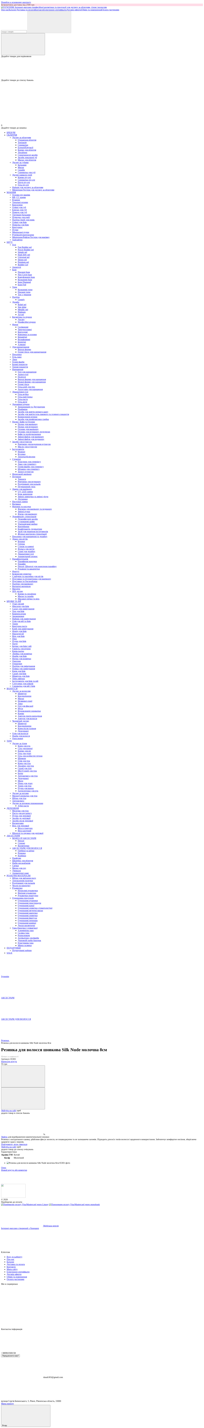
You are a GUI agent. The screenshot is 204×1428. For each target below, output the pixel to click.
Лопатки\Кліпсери (26, 456)
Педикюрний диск (26, 486)
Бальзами (22, 165)
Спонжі (21, 843)
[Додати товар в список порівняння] (23, 1076)
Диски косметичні (26, 925)
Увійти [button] (4, 1137)
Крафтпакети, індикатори (30, 529)
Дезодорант (23, 731)
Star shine (22, 307)
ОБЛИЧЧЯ (12, 135)
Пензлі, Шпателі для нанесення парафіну (37, 566)
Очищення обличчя (27, 140)
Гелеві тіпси (23, 384)
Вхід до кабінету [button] (14, 1257)
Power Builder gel (26, 250)
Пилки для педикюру (28, 427)
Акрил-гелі (23, 374)
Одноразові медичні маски (30, 910)
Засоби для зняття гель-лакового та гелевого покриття (43, 414)
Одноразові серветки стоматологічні (35, 908)
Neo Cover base (25, 274)
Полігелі (22, 377)
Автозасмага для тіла (28, 776)
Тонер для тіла (24, 786)
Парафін (22, 564)
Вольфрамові (24, 339)
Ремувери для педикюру (29, 481)
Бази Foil (22, 284)
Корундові (23, 332)
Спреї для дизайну (26, 551)
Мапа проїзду (7, 1403)
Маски (21, 167)
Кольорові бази (25, 279)
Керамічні (22, 337)
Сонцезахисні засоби (28, 155)
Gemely (21, 299)
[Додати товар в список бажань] (23, 1098)
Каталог (12, 10)
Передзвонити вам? (10, 1356)
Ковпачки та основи (27, 334)
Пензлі (21, 841)
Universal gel (23, 257)
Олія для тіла (24, 761)
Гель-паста (23, 399)
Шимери (22, 758)
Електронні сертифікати (55, 10)
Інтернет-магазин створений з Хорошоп (20, 1228)
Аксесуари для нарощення (30, 389)
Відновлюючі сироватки (29, 711)
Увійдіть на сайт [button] (8, 1110)
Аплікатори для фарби (28, 938)
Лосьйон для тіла (26, 766)
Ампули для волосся (27, 718)
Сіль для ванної (25, 748)
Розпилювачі (24, 935)
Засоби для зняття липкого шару (33, 412)
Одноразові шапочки (28, 913)
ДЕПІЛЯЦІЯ (13, 808)
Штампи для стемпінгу (29, 469)
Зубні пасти (23, 806)
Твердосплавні (25, 329)
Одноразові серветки (28, 915)
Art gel (21, 314)
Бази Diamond (24, 282)
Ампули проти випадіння (30, 716)
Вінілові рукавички (27, 893)
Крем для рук (24, 746)
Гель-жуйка (23, 394)
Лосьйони (22, 152)
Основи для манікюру (28, 429)
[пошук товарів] (49, 22)
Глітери (21, 544)
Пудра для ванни (26, 788)
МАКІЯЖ (11, 192)
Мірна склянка (25, 945)
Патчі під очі (24, 182)
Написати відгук (9, 1061)
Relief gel (22, 304)
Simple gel (22, 252)
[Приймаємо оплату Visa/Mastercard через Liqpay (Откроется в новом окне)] (25, 1204)
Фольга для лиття (26, 549)
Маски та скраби (26, 596)
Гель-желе (22, 402)
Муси (20, 708)
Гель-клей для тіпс (26, 387)
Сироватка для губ (26, 172)
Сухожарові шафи (26, 521)
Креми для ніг (24, 751)
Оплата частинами (110, 10)
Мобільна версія (51, 1226)
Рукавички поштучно (28, 895)
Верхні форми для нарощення (32, 379)
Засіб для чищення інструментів (33, 531)
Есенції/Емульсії (25, 147)
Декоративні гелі (26, 554)
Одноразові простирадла (29, 903)
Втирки (21, 541)
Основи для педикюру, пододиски (34, 432)
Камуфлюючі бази (26, 277)
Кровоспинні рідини (27, 417)
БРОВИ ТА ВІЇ (14, 601)
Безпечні (22, 342)
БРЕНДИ (11, 132)
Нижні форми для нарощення (32, 382)
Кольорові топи (25, 289)
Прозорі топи (24, 292)
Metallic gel (23, 309)
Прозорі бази (24, 272)
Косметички (23, 845)
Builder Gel (23, 264)
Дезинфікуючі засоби (28, 519)
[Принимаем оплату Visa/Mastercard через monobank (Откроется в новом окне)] (74, 1204)
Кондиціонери (24, 696)
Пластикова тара (25, 943)
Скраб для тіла (25, 768)
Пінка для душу (25, 783)
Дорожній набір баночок (29, 940)
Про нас (5, 10)
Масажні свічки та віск (28, 599)
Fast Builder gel (25, 247)
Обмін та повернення (91, 10)
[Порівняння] (23, 44)
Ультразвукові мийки (27, 524)
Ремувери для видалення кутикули (34, 444)
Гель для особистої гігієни (30, 756)
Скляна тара (23, 933)
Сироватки (23, 145)
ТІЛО (9, 741)
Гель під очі (23, 185)
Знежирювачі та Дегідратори (31, 407)
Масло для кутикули (27, 447)
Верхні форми (24, 349)
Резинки (22, 853)
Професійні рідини (27, 322)
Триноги (22, 479)
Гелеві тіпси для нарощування (32, 352)
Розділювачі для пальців (29, 484)
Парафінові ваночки (27, 561)
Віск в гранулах (25, 828)
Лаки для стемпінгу (27, 464)
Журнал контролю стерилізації (32, 534)
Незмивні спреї (25, 701)
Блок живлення (25, 494)
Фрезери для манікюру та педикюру (35, 509)
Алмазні (22, 344)
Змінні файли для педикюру (31, 439)
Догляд (21, 319)
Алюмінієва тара (26, 930)
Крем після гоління (27, 728)
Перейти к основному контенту (16, 2)
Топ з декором (24, 294)
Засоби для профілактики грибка (33, 419)
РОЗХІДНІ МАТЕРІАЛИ (19, 875)
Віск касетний (24, 831)
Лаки (20, 703)
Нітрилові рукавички (28, 890)
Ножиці (21, 452)
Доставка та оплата (25, 10)
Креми (21, 713)
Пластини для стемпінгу (29, 461)
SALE (9, 953)
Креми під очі (24, 177)
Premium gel (23, 262)
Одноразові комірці (27, 923)
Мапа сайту (12, 1269)
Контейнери (23, 526)
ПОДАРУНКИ (14, 948)
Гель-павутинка (25, 397)
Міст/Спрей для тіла (27, 771)
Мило (20, 781)
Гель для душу (24, 753)
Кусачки (22, 454)
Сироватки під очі (26, 180)
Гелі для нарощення (27, 372)
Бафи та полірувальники (29, 434)
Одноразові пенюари (28, 920)
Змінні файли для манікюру (31, 437)
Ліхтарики (23, 499)
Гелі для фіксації (25, 706)
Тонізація (22, 142)
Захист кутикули (26, 471)
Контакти (39, 10)
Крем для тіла (24, 763)
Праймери (22, 409)
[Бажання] (102, 68)
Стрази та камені (26, 546)
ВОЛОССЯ (12, 688)
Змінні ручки (24, 511)
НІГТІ (9, 242)
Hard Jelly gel (24, 255)
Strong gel (22, 260)
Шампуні (22, 693)
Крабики (22, 855)
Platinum (22, 312)
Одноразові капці (26, 905)
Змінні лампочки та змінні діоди (33, 496)
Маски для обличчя (27, 160)
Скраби (21, 170)
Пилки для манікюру (28, 424)
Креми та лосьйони (27, 594)
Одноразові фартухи (27, 918)
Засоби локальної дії (27, 157)
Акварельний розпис (28, 556)
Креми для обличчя (27, 150)
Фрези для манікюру (27, 514)
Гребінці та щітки (26, 850)
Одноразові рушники (28, 900)
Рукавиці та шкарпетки (29, 569)
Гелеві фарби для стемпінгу (31, 466)
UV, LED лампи (25, 491)
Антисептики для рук (28, 791)
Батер (20, 773)
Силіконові (23, 327)
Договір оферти (73, 10)
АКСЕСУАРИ (13, 836)
